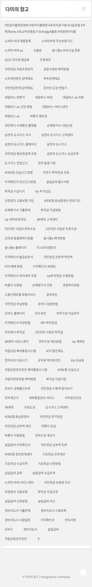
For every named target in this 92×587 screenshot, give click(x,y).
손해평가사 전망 (42, 285)
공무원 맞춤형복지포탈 (19, 238)
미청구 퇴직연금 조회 (56, 172)
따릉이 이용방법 (15, 435)
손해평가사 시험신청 (60, 125)
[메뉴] (83, 9)
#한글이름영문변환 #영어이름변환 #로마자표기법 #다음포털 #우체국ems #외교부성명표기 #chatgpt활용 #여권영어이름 (45, 28)
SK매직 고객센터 (47, 219)
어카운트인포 (73, 398)
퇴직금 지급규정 (48, 491)
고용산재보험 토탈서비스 (20, 294)
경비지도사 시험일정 (17, 520)
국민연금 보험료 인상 (57, 482)
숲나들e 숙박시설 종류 (66, 50)
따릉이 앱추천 (38, 116)
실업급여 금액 (13, 473)
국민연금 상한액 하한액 (58, 257)
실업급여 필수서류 (57, 182)
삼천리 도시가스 (57, 144)
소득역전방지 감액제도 (19, 78)
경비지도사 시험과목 (53, 510)
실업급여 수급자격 (43, 473)
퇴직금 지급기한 (56, 379)
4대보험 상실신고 (68, 369)
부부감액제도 (51, 78)
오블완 (37, 50)
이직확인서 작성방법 (17, 322)
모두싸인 (40, 313)
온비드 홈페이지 (15, 313)
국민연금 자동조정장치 (19, 69)
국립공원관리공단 (16, 538)
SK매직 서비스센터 (16, 341)
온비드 (9, 529)
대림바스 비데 (43, 97)
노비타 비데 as (14, 50)
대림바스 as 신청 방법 (18, 106)
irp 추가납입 (43, 191)
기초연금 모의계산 (53, 454)
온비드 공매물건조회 (17, 388)
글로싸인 (51, 294)
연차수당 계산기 (45, 435)
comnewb (63, 577)
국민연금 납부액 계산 (18, 426)
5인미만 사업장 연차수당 (20, 228)
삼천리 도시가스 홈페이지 (21, 144)
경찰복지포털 (71, 285)
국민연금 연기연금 (51, 416)
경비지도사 (30, 529)
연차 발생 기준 (47, 163)
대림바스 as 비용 (73, 97)
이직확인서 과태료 (44, 266)
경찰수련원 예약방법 (56, 69)
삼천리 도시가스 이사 (18, 135)
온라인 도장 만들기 (55, 88)
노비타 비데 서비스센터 (19, 482)
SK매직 (9, 407)
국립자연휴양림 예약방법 (20, 379)
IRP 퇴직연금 (49, 322)
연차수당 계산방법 (50, 341)
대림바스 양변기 (15, 97)
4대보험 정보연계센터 (18, 454)
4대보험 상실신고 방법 (19, 172)
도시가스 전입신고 (16, 163)
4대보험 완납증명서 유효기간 (62, 200)
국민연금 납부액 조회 (54, 444)
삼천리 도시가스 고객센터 (57, 135)
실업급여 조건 (46, 501)
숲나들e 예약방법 (54, 238)
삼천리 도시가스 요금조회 (63, 153)
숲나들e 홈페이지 (16, 247)
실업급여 (53, 529)
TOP (83, 572)
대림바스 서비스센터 (55, 106)
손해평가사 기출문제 (17, 210)
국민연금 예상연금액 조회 (21, 153)
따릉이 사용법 (13, 285)
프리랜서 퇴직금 (15, 332)
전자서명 (70, 520)
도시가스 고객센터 (57, 407)
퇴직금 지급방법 (51, 210)
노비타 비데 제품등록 (18, 41)
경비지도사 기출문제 (17, 510)
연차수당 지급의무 (67, 313)
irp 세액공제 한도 (16, 219)
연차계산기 (12, 398)
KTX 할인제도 (54, 351)
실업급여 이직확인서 (17, 444)
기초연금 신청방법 (49, 463)
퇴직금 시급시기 (15, 191)
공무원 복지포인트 (49, 360)
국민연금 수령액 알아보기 (57, 388)
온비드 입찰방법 (48, 304)
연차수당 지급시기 (16, 360)
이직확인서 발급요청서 (19, 257)
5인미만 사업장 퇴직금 (49, 332)
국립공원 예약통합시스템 (20, 351)
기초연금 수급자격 (16, 463)
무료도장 (29, 407)
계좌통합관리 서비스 (42, 398)
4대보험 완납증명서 (17, 416)
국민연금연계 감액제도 (19, 88)
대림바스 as (12, 116)
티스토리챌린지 (46, 247)
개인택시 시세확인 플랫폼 (21, 125)
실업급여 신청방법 (16, 501)
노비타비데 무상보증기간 (57, 41)
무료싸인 (45, 59)
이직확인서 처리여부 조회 (21, 275)
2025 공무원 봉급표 (17, 59)
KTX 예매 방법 (13, 266)
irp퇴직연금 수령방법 (60, 275)
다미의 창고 (17, 9)
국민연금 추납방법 (16, 304)
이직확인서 (48, 520)
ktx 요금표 (77, 360)
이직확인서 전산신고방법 (20, 182)
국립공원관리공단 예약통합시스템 (26, 369)
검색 (73, 9)
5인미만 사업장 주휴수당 (61, 228)
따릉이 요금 (48, 426)
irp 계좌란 (78, 341)
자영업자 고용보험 (16, 491)
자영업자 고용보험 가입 (19, 200)
